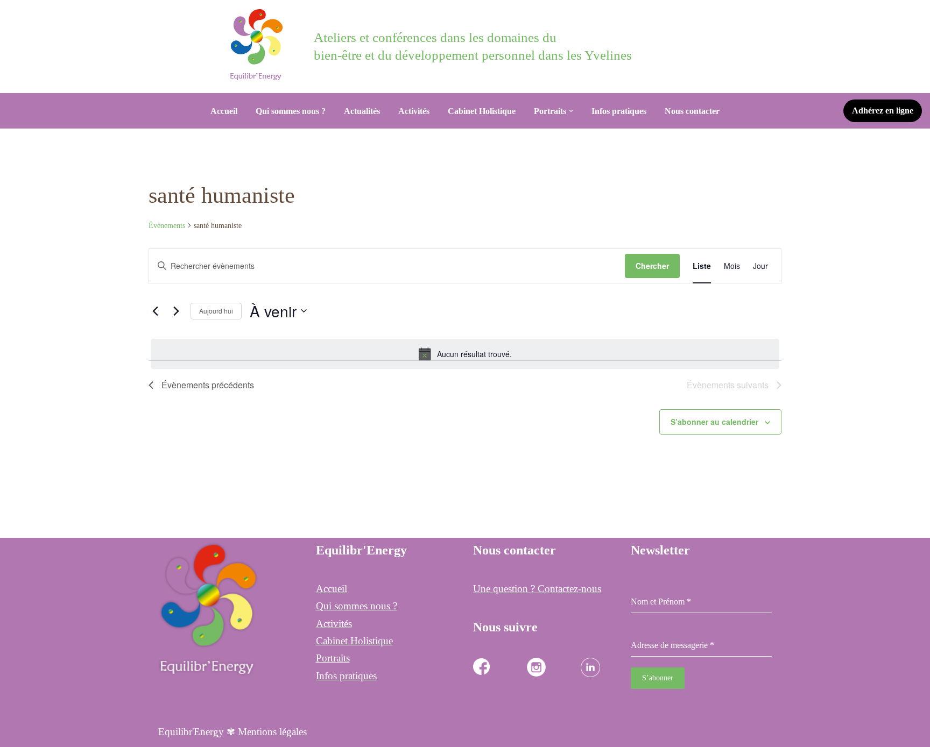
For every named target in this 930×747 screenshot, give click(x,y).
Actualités (362, 111)
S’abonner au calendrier (714, 421)
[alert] (465, 354)
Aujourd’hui (216, 310)
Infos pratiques (618, 111)
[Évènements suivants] (176, 310)
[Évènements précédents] (155, 310)
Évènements (167, 226)
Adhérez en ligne (882, 110)
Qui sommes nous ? (291, 111)
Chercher (652, 265)
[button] (571, 111)
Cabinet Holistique (482, 111)
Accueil (223, 111)
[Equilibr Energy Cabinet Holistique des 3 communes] (259, 44)
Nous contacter (692, 111)
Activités (413, 111)
